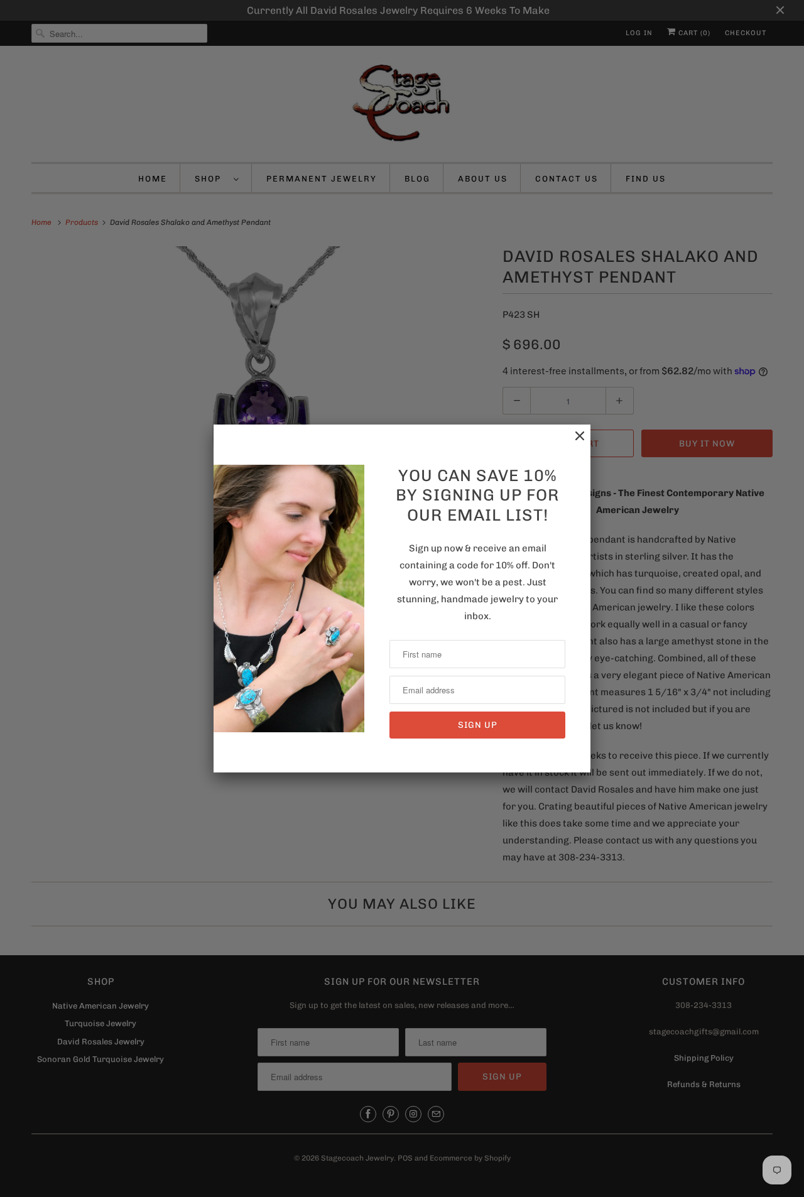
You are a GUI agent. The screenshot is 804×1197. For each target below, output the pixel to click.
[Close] (573, 442)
